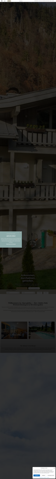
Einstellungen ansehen (51, 475)
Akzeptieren (36, 475)
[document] (28, 239)
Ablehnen (43, 475)
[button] (54, 468)
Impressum (48, 477)
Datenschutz (44, 477)
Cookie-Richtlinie (41, 477)
